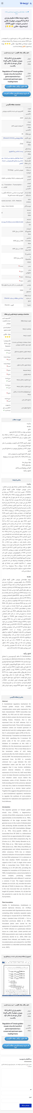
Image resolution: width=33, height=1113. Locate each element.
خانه (27, 12)
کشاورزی (11, 151)
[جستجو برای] (31, 4)
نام (31, 1089)
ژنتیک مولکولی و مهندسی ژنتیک (13, 158)
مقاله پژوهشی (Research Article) (13, 138)
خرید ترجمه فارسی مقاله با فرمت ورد (15, 94)
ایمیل (30, 1097)
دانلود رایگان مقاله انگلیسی (15, 86)
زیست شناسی (19, 151)
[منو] (2, 4)
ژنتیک (3, 161)
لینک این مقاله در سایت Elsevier (13, 298)
